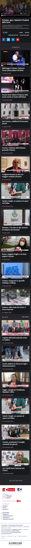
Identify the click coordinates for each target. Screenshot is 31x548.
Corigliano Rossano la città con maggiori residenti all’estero (12, 175)
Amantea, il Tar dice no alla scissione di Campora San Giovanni (15, 228)
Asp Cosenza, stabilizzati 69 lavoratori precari (15, 122)
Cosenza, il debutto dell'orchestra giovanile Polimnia (13, 149)
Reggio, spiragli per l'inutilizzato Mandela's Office (13, 391)
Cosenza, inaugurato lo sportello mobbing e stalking (13, 281)
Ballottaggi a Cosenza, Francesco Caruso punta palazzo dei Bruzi (13, 69)
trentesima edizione (13, 35)
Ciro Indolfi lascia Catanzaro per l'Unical (13, 469)
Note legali (9, 536)
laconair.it (5, 509)
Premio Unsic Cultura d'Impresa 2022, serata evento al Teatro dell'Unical (15, 95)
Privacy (14, 536)
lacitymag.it (6, 512)
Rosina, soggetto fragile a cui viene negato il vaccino (14, 255)
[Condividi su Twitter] (8, 40)
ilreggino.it (6, 514)
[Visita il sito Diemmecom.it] (16, 545)
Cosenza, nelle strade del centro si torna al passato (14, 308)
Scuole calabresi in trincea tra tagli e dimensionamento (15, 364)
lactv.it (4, 507)
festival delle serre (24, 35)
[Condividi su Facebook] (3, 40)
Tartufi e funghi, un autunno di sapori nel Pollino (15, 202)
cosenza (21, 32)
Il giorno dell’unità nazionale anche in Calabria (14, 338)
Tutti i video (25, 317)
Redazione (3, 536)
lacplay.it (5, 506)
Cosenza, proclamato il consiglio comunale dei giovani (13, 443)
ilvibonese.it (6, 517)
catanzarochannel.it (8, 519)
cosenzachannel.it (8, 516)
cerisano (27, 32)
